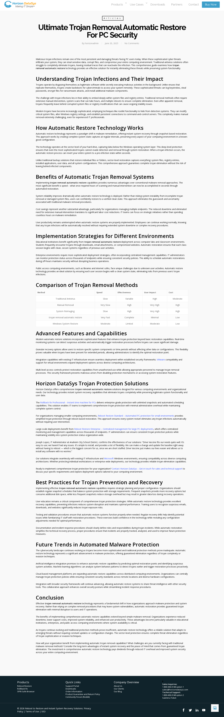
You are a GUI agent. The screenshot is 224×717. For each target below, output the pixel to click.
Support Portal (72, 686)
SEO (43, 711)
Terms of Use (32, 711)
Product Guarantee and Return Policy (83, 694)
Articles (113, 18)
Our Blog (118, 691)
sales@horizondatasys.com (175, 689)
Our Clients (119, 688)
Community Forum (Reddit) (78, 697)
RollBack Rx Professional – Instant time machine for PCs (68, 402)
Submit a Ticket (169, 697)
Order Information (74, 691)
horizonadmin (92, 43)
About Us (118, 686)
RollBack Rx (22, 688)
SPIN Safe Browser (26, 691)
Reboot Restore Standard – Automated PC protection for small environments (136, 415)
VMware (161, 359)
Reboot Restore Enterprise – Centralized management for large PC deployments (113, 428)
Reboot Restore (24, 686)
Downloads (71, 688)
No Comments (131, 43)
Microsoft (109, 458)
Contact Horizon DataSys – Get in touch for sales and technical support (147, 468)
